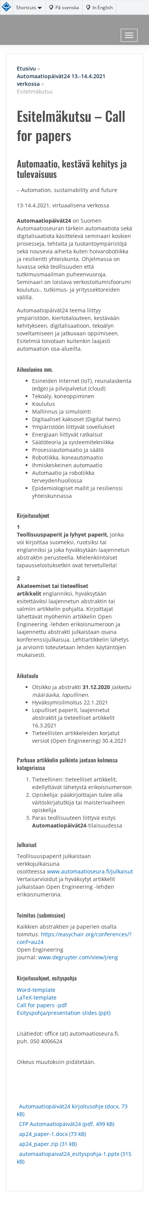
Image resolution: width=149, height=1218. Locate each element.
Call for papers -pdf (42, 1005)
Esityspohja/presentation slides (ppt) (63, 1012)
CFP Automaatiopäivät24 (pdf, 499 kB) (66, 1124)
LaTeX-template (37, 997)
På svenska (67, 7)
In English (102, 7)
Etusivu (26, 68)
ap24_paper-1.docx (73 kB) (52, 1134)
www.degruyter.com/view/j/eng (78, 957)
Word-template (36, 989)
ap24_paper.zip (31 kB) (48, 1143)
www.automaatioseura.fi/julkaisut (90, 871)
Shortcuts (26, 7)
